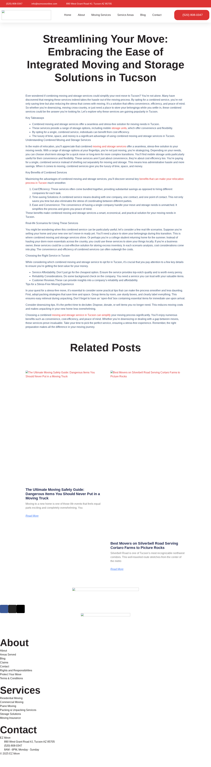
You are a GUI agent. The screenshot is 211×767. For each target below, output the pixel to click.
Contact (156, 15)
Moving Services (101, 15)
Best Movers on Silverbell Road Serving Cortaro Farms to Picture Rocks (144, 545)
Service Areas (125, 15)
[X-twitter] (20, 609)
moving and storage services (109, 146)
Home (67, 15)
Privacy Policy (8, 760)
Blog (143, 15)
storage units (119, 128)
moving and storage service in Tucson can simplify (81, 315)
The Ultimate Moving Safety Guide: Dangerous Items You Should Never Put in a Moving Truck (63, 494)
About (81, 15)
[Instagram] (12, 609)
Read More (32, 516)
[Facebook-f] (4, 609)
